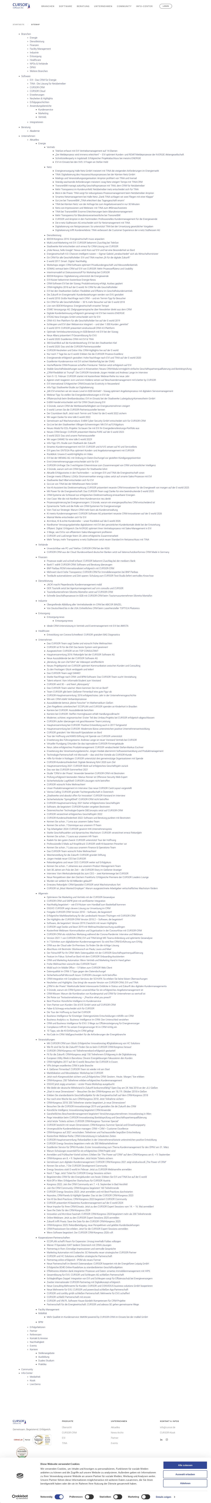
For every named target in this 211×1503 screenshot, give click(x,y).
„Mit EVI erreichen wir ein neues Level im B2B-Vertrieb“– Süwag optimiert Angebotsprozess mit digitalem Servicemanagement (110, 391)
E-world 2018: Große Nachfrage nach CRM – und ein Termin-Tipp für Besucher (86, 298)
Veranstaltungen (46, 1039)
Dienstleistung (37, 41)
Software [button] (65, 6)
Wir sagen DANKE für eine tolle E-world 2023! (69, 439)
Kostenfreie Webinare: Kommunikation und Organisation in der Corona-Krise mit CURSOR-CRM (94, 930)
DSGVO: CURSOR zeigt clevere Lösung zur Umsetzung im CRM (78, 908)
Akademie (35, 131)
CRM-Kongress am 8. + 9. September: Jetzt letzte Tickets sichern (80, 1158)
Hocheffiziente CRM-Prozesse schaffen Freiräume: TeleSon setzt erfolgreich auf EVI (89, 365)
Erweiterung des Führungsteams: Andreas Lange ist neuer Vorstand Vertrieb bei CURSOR (92, 740)
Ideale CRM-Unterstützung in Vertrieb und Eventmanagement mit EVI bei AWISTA (87, 625)
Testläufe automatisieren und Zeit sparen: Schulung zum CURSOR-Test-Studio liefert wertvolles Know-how (100, 575)
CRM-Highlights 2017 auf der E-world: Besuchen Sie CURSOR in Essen (82, 1061)
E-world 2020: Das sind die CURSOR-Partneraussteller (74, 346)
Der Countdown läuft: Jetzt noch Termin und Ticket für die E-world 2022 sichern (87, 413)
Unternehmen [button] (103, 6)
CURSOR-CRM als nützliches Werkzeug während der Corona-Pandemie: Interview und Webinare (95, 934)
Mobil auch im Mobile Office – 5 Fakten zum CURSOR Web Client (79, 967)
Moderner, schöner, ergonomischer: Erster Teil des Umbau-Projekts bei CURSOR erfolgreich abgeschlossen (100, 717)
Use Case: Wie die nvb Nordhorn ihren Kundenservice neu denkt (79, 498)
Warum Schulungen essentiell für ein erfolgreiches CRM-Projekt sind (81, 1151)
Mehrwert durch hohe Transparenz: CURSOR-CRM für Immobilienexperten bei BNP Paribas (92, 572)
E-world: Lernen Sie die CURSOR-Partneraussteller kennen (76, 409)
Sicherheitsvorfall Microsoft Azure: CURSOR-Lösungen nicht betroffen (82, 975)
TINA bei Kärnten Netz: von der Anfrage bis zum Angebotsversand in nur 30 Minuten (97, 204)
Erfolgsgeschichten (39, 102)
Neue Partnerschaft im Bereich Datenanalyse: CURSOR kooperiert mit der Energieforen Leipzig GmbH (98, 1263)
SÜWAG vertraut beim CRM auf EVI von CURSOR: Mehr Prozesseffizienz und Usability (90, 268)
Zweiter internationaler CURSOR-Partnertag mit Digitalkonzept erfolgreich (83, 1282)
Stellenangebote (46, 1353)
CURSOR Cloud (37, 91)
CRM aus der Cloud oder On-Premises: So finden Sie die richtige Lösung (83, 945)
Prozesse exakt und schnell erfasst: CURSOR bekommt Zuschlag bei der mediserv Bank (91, 561)
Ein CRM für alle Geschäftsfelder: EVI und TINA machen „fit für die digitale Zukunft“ (88, 257)
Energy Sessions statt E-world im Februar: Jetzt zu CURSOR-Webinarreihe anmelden (89, 1169)
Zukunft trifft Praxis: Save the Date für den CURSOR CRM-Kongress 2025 (83, 1221)
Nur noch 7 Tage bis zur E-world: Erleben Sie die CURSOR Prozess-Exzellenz (85, 354)
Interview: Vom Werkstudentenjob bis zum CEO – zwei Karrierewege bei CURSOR (88, 873)
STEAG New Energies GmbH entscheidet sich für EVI (73, 317)
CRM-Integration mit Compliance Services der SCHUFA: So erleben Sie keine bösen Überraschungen (97, 978)
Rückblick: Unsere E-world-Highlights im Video (70, 454)
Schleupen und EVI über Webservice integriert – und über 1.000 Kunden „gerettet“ (88, 324)
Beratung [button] (83, 6)
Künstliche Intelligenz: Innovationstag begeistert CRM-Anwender (79, 1110)
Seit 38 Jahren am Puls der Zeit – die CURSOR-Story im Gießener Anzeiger (84, 869)
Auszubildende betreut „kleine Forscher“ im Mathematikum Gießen (80, 702)
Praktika (42, 1364)
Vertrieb (42, 117)
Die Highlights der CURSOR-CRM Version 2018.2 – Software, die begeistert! (85, 919)
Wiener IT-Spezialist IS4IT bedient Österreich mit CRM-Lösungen (79, 1245)
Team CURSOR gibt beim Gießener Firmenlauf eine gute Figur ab (79, 691)
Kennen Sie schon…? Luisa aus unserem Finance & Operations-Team (81, 847)
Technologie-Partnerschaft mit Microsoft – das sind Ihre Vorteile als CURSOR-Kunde (89, 754)
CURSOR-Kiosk (167, 1432)
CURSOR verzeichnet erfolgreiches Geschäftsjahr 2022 (74, 814)
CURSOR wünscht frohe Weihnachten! (66, 784)
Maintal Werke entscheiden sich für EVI (66, 517)
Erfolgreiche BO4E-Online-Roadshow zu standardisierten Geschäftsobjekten (85, 1267)
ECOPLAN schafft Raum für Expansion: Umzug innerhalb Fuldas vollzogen (84, 1241)
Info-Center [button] (144, 6)
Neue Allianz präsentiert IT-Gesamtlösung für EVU (72, 335)
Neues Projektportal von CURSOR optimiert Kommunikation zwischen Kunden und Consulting (93, 665)
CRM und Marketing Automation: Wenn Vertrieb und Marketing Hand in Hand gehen (89, 960)
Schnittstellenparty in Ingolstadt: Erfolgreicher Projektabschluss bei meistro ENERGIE (98, 158)
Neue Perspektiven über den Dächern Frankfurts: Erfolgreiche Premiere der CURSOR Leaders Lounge (98, 877)
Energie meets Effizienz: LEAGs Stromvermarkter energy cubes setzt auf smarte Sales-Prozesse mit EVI (99, 476)
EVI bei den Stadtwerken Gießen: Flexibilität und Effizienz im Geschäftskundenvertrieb (89, 291)
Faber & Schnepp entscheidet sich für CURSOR (70, 1008)
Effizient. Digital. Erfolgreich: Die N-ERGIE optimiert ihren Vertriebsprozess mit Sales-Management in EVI (99, 528)
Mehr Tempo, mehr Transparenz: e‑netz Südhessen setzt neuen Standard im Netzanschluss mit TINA (98, 539)
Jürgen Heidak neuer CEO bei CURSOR (66, 858)
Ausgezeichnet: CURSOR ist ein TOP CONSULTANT (72, 651)
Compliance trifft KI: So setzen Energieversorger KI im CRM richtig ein (82, 1027)
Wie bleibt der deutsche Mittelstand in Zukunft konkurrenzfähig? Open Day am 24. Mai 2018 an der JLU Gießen (102, 1087)
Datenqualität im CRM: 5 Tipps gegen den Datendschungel (76, 971)
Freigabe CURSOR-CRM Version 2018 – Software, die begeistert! (79, 912)
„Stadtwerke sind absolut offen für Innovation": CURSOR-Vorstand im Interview (86, 795)
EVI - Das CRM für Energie (43, 80)
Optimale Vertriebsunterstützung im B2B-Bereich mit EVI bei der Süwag (82, 331)
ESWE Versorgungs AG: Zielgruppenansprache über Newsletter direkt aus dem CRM (89, 309)
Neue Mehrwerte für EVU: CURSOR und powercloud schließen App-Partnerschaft (87, 1289)
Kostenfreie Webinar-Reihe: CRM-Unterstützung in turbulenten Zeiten (81, 1136)
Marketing (43, 113)
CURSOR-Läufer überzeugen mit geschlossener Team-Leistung (78, 721)
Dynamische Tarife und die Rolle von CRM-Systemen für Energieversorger (84, 506)
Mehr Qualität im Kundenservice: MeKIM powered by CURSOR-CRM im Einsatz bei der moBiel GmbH (97, 1317)
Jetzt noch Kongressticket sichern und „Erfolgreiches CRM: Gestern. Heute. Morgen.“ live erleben (95, 1076)
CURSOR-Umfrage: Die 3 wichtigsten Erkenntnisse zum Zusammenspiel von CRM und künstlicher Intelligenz (101, 465)
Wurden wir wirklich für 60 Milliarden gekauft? (69, 881)
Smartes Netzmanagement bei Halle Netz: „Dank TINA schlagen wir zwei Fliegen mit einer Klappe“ (104, 196)
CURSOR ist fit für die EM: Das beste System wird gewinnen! (77, 647)
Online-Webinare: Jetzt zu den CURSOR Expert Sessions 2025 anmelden (83, 1217)
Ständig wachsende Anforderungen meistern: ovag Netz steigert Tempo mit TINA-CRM (99, 182)
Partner (33, 1331)
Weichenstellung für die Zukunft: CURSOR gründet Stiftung (76, 855)
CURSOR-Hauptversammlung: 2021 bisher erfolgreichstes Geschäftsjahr (83, 803)
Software (25, 76)
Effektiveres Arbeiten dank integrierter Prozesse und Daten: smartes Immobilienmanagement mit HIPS (98, 1271)
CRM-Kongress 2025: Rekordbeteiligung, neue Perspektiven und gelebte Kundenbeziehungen (93, 1225)
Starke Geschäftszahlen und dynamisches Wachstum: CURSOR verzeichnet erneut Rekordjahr (94, 832)
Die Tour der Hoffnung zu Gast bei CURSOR (69, 1012)
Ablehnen (185, 1483)
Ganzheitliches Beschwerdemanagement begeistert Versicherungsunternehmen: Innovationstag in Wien (99, 1113)
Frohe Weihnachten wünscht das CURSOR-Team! (71, 964)
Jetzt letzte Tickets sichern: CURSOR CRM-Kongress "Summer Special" (83, 1121)
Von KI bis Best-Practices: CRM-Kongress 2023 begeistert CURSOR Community (87, 1199)
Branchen (26, 34)
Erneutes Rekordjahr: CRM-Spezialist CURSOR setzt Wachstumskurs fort (83, 884)
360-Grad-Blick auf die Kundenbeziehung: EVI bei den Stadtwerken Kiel (82, 343)
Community (124, 6)
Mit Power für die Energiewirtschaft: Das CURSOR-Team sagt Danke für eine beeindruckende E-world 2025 (100, 491)
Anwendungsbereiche (40, 106)
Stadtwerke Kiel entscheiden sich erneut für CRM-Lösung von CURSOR (82, 246)
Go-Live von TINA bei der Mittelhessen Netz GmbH (72, 484)
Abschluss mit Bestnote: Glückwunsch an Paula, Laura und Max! (79, 949)
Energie (33, 37)
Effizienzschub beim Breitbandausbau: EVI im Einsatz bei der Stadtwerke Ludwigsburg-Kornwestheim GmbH (101, 398)
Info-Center (27, 1373)
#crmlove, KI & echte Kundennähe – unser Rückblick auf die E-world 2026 (83, 521)
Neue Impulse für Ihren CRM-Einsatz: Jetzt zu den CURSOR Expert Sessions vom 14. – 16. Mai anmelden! (100, 1206)
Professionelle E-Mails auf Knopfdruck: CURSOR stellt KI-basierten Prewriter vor (87, 843)
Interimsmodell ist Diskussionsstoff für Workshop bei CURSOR (78, 272)
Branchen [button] (47, 6)
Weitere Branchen (39, 71)
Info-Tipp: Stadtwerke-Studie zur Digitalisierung (70, 387)
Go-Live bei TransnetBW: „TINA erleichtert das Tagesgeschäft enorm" (89, 200)
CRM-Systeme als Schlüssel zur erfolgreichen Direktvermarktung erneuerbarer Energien (91, 495)
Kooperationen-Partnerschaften (54, 1237)
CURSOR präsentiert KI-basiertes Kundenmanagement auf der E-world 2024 (85, 1203)
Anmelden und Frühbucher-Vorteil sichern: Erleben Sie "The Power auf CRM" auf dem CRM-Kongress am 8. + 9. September (108, 1154)
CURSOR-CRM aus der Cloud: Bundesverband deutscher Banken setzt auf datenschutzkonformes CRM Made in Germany (108, 552)
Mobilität (42, 1313)
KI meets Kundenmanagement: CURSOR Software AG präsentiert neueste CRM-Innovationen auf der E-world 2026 (104, 513)
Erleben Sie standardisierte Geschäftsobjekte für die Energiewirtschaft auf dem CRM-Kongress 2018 (97, 1095)
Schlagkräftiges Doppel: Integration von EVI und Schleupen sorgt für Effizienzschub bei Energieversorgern (99, 1278)
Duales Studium (46, 1360)
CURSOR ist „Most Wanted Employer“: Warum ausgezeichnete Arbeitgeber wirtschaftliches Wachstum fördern (102, 888)
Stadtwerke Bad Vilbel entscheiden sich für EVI (70, 480)
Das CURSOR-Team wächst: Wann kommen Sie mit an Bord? (77, 688)
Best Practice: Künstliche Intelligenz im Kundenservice (74, 1001)
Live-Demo (35, 1384)
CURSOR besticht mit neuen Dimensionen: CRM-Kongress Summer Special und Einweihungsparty (96, 1125)
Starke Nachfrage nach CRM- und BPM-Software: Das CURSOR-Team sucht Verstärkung (91, 677)
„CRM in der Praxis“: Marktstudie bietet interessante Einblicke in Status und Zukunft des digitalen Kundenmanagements (107, 986)
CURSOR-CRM (37, 87)
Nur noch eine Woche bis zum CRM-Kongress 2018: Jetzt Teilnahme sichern (85, 1099)
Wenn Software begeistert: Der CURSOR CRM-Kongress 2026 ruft (80, 1232)
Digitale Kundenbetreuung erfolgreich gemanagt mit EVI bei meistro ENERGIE (86, 313)
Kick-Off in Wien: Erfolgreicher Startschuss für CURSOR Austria (78, 1180)
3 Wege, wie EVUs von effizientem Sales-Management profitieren (79, 532)
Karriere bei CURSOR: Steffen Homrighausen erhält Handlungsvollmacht (83, 714)
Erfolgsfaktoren (37, 1327)
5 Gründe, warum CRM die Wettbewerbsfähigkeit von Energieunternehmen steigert (88, 406)
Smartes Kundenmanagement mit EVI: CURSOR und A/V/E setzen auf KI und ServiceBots (92, 446)
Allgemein (43, 893)
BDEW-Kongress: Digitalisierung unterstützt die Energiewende (78, 276)
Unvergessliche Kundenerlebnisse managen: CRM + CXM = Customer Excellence (87, 1128)
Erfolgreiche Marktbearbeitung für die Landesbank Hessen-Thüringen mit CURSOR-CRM (91, 915)
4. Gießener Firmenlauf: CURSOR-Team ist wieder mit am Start (78, 1069)
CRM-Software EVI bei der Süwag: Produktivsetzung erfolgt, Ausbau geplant (85, 283)
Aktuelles (34, 139)
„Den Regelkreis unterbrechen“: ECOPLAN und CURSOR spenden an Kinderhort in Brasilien (92, 706)
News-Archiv (117, 1432)
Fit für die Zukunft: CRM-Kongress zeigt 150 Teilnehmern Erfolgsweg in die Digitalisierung (91, 1054)
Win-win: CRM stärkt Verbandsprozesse (67, 699)
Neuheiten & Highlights (41, 98)
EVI (63, 1438)
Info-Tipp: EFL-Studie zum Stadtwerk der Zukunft (71, 443)
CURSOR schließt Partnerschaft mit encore (69, 1297)
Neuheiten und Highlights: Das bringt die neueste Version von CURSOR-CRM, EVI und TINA (92, 982)
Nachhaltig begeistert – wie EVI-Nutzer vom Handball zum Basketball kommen (86, 904)
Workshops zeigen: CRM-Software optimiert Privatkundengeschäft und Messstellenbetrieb (92, 265)
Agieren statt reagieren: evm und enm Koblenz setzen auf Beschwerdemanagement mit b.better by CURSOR (101, 380)
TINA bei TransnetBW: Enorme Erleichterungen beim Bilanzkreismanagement (94, 211)
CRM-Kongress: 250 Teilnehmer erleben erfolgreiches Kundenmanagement (84, 1080)
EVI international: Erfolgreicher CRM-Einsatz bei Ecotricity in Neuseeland (83, 383)
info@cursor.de (167, 1427)
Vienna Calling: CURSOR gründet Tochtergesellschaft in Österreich (80, 792)
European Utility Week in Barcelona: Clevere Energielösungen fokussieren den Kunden (90, 1058)
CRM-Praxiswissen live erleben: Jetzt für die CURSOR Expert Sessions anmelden (87, 1228)
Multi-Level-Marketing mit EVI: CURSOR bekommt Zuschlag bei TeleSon (83, 242)
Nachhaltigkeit (37, 1342)
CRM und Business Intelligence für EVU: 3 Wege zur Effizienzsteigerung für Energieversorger (93, 1023)
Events (33, 1345)
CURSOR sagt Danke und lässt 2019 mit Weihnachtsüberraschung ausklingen (86, 927)
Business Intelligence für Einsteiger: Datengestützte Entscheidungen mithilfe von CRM (90, 1016)
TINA (64, 1443)
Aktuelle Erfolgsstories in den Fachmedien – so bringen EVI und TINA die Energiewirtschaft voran (95, 472)
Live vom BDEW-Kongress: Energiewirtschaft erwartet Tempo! (78, 305)
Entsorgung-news (55, 617)
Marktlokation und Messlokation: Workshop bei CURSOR (75, 1073)
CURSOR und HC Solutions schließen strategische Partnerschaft (79, 1256)
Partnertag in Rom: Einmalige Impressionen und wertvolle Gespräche (81, 1248)
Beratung (25, 127)
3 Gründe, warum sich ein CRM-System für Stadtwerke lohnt (77, 469)
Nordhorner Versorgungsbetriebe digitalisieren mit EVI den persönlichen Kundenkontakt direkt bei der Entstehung (103, 524)
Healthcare (35, 60)
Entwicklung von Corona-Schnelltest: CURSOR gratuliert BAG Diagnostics (83, 634)
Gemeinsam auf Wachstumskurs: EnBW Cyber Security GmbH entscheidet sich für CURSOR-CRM (96, 420)
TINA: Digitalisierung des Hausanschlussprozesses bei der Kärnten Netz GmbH (95, 174)
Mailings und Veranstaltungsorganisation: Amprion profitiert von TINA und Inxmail (96, 178)
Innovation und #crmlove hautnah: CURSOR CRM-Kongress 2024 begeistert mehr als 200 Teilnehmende (99, 1214)
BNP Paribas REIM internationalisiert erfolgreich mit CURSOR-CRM (80, 568)
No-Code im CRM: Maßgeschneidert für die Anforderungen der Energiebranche (86, 1034)
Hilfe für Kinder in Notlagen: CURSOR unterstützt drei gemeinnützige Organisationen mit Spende (95, 758)
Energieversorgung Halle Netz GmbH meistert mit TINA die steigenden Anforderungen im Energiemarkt (107, 170)
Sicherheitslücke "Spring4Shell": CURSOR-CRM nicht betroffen (78, 799)
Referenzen (35, 1334)
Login (166, 6)
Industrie (34, 52)
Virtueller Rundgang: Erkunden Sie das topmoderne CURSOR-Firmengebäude (85, 743)
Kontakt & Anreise (39, 1338)
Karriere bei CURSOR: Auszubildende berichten (70, 710)
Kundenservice (45, 109)
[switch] (89, 1496)
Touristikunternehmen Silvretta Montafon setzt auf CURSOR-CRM (80, 592)
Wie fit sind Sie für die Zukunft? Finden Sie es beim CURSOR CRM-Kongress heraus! (89, 1047)
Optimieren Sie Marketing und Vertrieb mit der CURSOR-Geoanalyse (81, 897)
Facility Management (40, 48)
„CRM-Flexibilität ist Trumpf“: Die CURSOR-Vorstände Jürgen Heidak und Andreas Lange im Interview (97, 372)
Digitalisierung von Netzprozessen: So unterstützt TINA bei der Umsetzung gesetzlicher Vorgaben (104, 226)
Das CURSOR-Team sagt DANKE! (63, 673)
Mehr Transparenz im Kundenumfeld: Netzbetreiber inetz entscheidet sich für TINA (97, 189)
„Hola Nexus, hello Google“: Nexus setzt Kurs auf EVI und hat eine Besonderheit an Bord (91, 250)
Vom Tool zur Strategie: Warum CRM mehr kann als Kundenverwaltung (82, 510)
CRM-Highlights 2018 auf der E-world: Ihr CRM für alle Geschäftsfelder (82, 287)
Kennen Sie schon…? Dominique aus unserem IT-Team (74, 825)
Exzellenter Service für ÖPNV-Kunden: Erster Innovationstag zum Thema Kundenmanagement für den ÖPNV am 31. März (108, 1147)
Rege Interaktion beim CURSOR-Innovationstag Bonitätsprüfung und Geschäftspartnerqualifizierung (97, 1117)
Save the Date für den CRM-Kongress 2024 (68, 1210)
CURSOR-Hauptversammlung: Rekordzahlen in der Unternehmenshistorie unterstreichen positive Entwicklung (102, 1139)
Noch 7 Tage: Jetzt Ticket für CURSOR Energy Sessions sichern (79, 1173)
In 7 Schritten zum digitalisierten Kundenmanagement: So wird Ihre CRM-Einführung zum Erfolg (94, 941)
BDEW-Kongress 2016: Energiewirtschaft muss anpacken (75, 239)
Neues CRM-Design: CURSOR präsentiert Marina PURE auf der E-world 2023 (85, 432)
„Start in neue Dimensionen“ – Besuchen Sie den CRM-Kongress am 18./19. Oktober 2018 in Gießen (97, 1091)
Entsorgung (35, 56)
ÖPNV (33, 67)
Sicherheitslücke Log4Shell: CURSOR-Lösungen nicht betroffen (78, 780)
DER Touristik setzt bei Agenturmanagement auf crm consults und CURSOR (85, 588)
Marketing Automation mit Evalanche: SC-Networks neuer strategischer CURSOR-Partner (91, 1252)
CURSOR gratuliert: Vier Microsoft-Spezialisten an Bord (74, 732)
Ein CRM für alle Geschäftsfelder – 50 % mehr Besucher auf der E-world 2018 (86, 302)
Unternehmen (28, 136)
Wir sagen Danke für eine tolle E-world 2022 (68, 417)
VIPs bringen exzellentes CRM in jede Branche (70, 1065)
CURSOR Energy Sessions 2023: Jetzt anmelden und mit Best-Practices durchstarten (90, 1191)
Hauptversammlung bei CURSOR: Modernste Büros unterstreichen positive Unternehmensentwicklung (98, 728)
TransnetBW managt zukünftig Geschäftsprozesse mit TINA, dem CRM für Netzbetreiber (100, 185)
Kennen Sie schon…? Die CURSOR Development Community (77, 1165)
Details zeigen (163, 1497)
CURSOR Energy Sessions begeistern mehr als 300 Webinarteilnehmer (82, 1143)
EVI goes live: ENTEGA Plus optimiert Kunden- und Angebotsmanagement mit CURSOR (90, 450)
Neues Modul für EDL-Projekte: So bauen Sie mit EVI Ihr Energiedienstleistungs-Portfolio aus (93, 428)
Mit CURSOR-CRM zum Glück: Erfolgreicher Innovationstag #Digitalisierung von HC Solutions (93, 1043)
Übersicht (67, 1427)
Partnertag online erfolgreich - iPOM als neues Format (74, 1260)
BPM (40, 1322)
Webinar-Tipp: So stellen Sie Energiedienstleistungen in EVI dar (78, 394)
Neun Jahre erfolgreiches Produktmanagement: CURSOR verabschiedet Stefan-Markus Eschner (95, 747)
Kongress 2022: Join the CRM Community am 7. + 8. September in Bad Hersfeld (87, 1184)
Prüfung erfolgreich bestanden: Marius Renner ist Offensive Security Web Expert (87, 777)
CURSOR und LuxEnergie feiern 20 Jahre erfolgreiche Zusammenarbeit (82, 535)
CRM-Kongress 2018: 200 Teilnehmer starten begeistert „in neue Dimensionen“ (86, 1102)
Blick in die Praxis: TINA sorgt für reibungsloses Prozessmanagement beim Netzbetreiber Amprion (104, 193)
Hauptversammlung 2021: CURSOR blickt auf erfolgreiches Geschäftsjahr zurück (87, 766)
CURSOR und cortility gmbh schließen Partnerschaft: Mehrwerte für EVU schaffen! (88, 1293)
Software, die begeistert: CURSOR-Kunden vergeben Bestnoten (78, 806)
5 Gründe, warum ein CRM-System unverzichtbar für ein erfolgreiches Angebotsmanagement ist (95, 990)
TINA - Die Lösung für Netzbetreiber (48, 83)
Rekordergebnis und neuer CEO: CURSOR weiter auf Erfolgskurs (79, 862)
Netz (49, 167)
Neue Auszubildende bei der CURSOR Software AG (72, 658)
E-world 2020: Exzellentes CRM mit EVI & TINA (70, 339)
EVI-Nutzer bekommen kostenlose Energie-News (71, 279)
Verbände (43, 544)
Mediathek (35, 1376)
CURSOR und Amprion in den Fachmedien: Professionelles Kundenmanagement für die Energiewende (106, 219)
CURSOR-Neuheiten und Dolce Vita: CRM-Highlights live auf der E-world (82, 350)
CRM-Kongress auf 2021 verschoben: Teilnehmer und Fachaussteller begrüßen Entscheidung (93, 1132)
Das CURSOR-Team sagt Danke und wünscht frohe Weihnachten (79, 643)
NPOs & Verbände (39, 63)
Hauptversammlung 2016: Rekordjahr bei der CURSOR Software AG (81, 654)
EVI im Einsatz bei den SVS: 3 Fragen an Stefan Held (81, 162)
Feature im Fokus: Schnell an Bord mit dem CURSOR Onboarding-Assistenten (85, 956)
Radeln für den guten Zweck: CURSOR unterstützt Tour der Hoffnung (81, 840)
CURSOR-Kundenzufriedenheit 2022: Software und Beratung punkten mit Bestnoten (88, 818)
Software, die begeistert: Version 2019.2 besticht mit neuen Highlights (82, 923)
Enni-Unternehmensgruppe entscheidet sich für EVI (72, 461)
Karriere (34, 1349)
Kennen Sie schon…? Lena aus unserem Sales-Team (73, 821)
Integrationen (36, 122)
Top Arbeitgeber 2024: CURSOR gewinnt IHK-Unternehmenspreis (79, 829)
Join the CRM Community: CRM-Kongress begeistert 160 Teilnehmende (83, 1188)
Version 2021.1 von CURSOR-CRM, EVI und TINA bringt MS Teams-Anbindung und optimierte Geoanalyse (99, 938)
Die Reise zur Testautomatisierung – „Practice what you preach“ (79, 997)
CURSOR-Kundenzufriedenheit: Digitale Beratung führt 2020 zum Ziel (81, 762)
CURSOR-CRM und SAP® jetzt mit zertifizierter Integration (76, 901)
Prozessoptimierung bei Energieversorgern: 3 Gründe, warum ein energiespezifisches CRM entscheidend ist (101, 502)
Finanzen (34, 45)
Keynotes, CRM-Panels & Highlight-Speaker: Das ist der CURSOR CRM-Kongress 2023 (90, 1195)
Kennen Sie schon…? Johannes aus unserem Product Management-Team (84, 866)
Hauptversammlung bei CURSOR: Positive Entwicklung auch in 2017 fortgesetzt (87, 725)
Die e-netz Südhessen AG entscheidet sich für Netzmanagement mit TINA (92, 222)
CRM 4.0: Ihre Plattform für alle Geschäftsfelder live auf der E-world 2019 (83, 320)
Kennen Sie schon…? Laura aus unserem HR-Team (72, 836)
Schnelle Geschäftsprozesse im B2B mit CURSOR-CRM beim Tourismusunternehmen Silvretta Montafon (99, 595)
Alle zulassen (185, 1465)
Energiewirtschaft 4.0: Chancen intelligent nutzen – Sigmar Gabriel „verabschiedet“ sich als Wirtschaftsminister (102, 253)
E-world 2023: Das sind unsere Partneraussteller (71, 435)
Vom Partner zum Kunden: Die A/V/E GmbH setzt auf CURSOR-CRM (81, 1004)
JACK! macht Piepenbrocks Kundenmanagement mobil (74, 584)
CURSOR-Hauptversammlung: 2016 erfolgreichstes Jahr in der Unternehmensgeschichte (91, 695)
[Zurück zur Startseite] (23, 6)
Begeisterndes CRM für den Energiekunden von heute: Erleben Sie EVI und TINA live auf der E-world (97, 1177)
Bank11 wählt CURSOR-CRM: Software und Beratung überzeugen (79, 564)
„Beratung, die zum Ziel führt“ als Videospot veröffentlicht (75, 662)
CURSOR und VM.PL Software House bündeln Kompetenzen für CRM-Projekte (86, 1300)
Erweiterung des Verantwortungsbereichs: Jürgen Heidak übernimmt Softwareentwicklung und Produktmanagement (105, 751)
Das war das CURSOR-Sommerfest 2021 (67, 769)
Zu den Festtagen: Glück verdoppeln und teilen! (70, 669)
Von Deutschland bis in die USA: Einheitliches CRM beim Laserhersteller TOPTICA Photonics (93, 608)
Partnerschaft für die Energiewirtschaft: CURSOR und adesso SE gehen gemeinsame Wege (93, 1304)
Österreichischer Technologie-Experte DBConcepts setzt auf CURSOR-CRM (85, 810)
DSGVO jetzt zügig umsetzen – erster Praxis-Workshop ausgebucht (80, 1084)
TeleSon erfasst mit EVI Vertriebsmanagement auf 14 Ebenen (86, 151)
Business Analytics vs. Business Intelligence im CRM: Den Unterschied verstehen (88, 1019)
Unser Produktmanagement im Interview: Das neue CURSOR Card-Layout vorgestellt (89, 788)
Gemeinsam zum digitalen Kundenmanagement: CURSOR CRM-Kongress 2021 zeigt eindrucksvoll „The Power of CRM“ (106, 1162)
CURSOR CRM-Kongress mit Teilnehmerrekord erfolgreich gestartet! (81, 1050)
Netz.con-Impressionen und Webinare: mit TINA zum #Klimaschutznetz (91, 208)
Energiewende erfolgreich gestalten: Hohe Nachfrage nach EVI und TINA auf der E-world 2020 (94, 357)
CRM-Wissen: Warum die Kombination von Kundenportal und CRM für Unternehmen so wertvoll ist (96, 993)
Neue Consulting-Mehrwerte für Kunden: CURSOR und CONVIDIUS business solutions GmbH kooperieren (100, 1286)
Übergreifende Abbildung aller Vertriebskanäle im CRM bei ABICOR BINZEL (84, 604)
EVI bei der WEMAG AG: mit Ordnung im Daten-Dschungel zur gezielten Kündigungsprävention (94, 458)
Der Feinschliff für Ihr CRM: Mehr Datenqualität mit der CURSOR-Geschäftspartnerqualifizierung (95, 952)
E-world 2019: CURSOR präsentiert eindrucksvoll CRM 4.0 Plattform (81, 328)
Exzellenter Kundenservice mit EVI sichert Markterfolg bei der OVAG (81, 361)
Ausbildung (43, 1356)
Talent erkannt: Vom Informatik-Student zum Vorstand (74, 680)
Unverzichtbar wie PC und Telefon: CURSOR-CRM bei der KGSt (78, 548)
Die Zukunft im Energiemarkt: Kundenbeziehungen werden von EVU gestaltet (85, 294)
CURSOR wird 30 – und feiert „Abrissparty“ (68, 684)
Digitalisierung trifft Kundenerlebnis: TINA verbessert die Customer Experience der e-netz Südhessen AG (107, 230)
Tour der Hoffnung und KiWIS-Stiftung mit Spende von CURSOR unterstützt (84, 736)
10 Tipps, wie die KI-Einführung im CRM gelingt (70, 1030)
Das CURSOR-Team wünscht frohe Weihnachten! (71, 851)
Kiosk (32, 1380)
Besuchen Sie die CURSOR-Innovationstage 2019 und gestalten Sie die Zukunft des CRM (91, 1106)
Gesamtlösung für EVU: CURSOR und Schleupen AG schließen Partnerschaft (85, 1274)
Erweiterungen (37, 94)
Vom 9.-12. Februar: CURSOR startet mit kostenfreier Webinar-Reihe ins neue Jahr (88, 376)
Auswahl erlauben (185, 1474)
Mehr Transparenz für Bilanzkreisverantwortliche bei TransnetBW (87, 215)
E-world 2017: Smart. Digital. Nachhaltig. (67, 261)
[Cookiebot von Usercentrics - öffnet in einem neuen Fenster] (20, 1497)
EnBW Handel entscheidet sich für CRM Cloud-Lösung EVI (76, 402)
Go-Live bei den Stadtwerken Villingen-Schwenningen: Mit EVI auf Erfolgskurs (85, 424)
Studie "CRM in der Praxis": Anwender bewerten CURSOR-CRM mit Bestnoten (85, 773)
